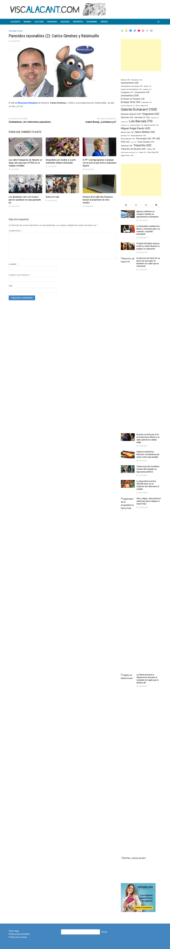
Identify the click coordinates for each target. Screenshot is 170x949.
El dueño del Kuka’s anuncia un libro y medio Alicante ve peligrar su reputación (148, 246)
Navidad (125, 135)
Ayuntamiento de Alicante (132, 86)
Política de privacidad (19, 934)
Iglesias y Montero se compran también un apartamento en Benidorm (147, 214)
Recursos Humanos (27, 103)
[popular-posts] (126, 205)
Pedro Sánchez (128, 139)
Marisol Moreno (151, 125)
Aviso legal (14, 931)
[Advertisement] (141, 55)
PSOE (125, 142)
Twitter (151, 149)
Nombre (13, 264)
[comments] (146, 205)
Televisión (126, 146)
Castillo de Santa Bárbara (131, 89)
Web (10, 286)
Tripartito (142, 145)
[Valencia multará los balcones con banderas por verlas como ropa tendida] (128, 452)
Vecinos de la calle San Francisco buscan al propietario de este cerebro (98, 199)
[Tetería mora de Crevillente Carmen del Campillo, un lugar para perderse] (128, 467)
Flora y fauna (142, 105)
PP (156, 138)
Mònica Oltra (127, 132)
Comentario (15, 231)
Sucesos (65, 22)
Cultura (39, 22)
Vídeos (104, 22)
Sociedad (52, 22)
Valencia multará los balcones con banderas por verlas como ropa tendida (147, 454)
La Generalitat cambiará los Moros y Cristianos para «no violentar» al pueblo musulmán (148, 230)
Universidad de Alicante (129, 152)
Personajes (143, 138)
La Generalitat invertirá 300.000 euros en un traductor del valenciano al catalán (147, 485)
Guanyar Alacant (131, 114)
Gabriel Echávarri (139, 109)
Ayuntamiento (129, 83)
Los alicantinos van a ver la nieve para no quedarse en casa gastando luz (25, 199)
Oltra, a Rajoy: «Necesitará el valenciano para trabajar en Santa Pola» (148, 501)
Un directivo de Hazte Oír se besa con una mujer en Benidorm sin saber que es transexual (148, 262)
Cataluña (147, 89)
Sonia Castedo (146, 142)
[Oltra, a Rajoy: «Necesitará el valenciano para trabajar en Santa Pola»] (128, 499)
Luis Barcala (141, 121)
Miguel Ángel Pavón (135, 128)
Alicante (15, 22)
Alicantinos (136, 80)
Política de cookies (18, 937)
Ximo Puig (153, 152)
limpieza (155, 117)
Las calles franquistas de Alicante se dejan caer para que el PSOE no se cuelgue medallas (25, 162)
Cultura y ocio (15, 31)
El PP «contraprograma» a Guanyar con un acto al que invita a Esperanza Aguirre (99, 162)
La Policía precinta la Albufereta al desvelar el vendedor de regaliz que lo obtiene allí (147, 678)
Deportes (78, 22)
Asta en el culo (52, 196)
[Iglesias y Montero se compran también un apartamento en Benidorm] (128, 212)
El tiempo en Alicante (133, 99)
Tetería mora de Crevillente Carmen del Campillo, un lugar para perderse (147, 469)
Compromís (142, 92)
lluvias (124, 122)
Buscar (104, 932)
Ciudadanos (127, 92)
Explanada (147, 102)
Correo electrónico (20, 275)
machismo (125, 125)
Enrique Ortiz (130, 102)
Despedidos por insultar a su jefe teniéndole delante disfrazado (61, 161)
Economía (92, 22)
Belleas (147, 86)
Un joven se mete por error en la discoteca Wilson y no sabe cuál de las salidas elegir (147, 438)
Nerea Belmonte (138, 135)
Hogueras (150, 113)
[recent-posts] (136, 205)
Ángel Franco (127, 155)
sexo (133, 142)
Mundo (27, 22)
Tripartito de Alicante (133, 149)
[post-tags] (156, 205)
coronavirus (130, 95)
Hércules (127, 117)
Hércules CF (142, 117)
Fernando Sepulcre (127, 105)
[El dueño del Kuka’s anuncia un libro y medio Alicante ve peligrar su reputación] (128, 244)
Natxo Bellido (145, 132)
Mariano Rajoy (137, 125)
